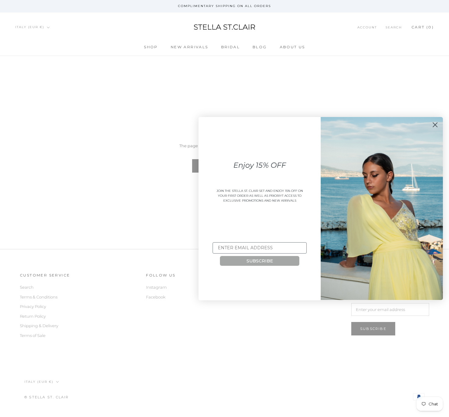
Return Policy (33, 316)
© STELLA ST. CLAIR (46, 397)
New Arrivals (189, 47)
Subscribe (373, 329)
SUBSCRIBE (259, 261)
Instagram (156, 287)
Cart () (422, 27)
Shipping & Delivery (39, 325)
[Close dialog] (435, 124)
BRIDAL (230, 47)
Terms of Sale (33, 335)
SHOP (151, 47)
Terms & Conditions (38, 296)
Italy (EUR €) (29, 27)
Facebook (156, 296)
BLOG (260, 47)
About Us (292, 47)
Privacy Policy (33, 306)
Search (393, 27)
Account (367, 27)
